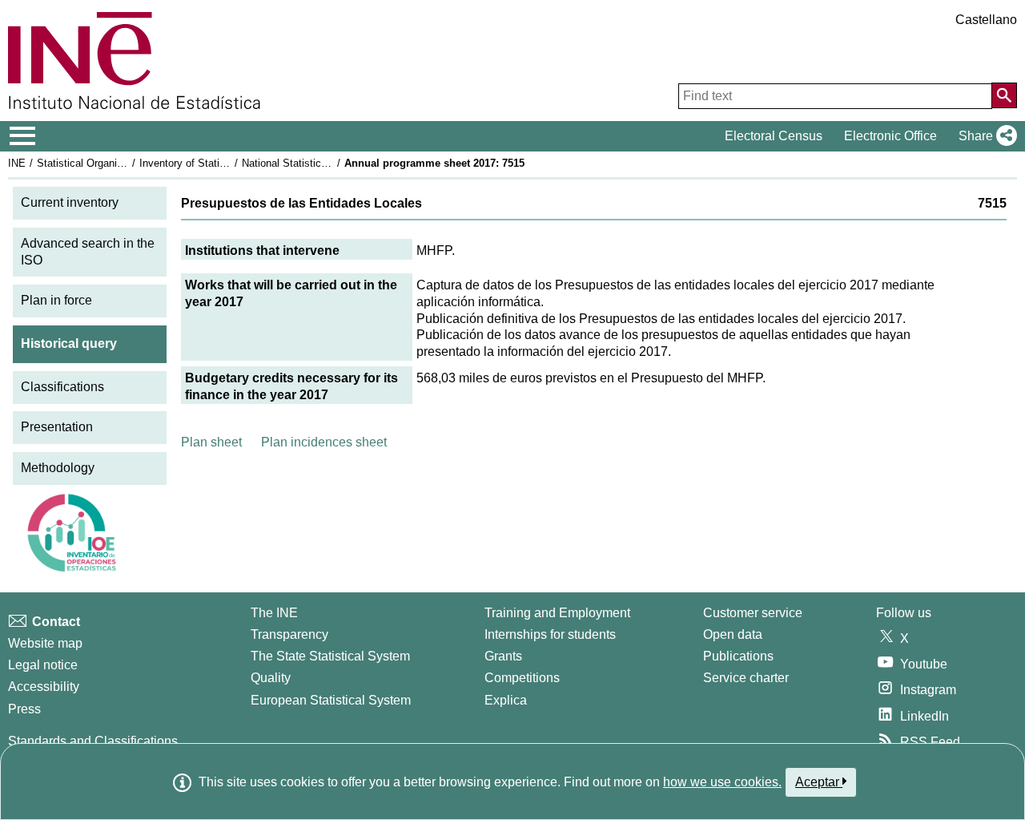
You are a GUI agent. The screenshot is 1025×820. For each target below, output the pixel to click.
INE (17, 163)
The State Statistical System (330, 656)
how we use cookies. (722, 782)
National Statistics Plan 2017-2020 (322, 163)
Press (24, 709)
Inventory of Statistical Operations (218, 163)
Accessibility (43, 686)
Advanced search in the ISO (88, 251)
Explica (505, 700)
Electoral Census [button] (773, 136)
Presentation (57, 427)
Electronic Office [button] (890, 136)
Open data (732, 634)
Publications (738, 656)
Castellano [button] (986, 19)
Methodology (57, 468)
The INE (274, 613)
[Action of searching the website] (1004, 95)
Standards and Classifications (93, 741)
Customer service (752, 613)
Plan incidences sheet (324, 442)
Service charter (746, 678)
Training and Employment (557, 613)
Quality (271, 678)
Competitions (522, 678)
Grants (503, 656)
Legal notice (43, 665)
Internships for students (550, 634)
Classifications (62, 387)
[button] (984, 136)
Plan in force (56, 300)
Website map (45, 643)
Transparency (289, 634)
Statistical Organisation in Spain (111, 163)
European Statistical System (331, 700)
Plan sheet (211, 442)
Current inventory (70, 202)
